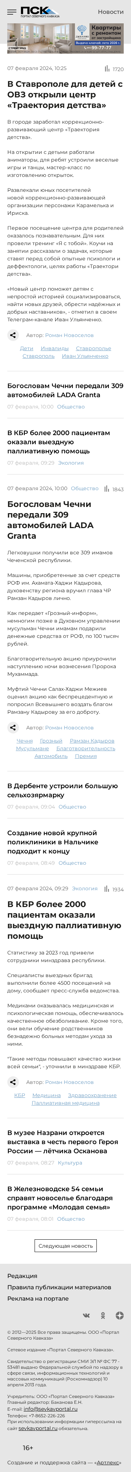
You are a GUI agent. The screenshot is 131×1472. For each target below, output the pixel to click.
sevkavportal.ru (38, 1428)
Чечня (25, 740)
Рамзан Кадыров (92, 740)
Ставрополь (39, 356)
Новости (111, 12)
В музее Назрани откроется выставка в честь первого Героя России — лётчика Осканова (62, 1142)
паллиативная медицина (66, 1103)
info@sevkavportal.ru (51, 1409)
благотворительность (85, 748)
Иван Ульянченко (85, 356)
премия (86, 756)
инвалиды (55, 348)
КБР (19, 1095)
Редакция (22, 1275)
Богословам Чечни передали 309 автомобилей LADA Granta (65, 390)
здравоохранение (92, 1095)
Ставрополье (93, 348)
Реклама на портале (38, 1298)
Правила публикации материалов (59, 1287)
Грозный (51, 740)
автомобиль (51, 756)
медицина (46, 1095)
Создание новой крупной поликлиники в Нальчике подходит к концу (52, 842)
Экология (71, 462)
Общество (71, 406)
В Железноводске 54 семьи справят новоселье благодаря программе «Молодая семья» (60, 1198)
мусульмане (32, 748)
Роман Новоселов (69, 335)
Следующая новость (66, 1246)
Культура (70, 1162)
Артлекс (108, 1462)
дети (26, 348)
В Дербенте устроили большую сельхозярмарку (62, 790)
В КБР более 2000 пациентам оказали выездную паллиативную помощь (58, 442)
